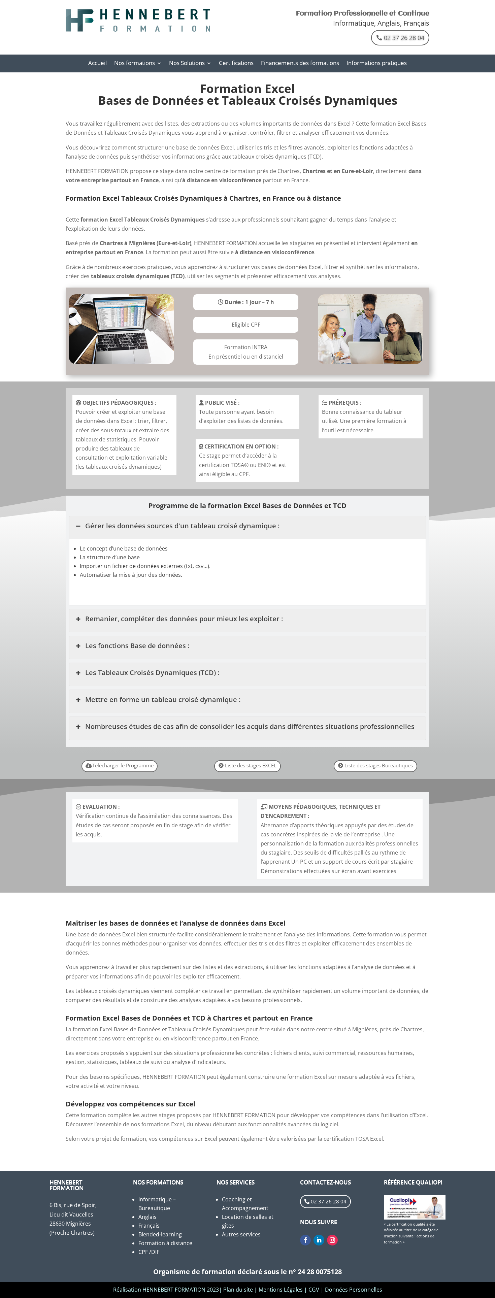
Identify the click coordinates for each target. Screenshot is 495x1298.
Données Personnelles (353, 1289)
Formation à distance (165, 1243)
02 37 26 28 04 (404, 38)
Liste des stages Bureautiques (378, 765)
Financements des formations (300, 64)
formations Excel (162, 1124)
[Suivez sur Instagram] (332, 1240)
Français (149, 1225)
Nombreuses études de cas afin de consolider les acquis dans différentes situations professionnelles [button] (250, 726)
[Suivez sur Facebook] (305, 1240)
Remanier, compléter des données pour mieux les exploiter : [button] (184, 618)
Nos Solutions (187, 64)
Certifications (236, 64)
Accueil (97, 64)
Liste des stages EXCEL (250, 765)
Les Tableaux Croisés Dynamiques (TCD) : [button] (152, 672)
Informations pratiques (376, 64)
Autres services (241, 1234)
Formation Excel (247, 88)
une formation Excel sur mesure (317, 1076)
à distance (196, 180)
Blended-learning (160, 1234)
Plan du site (238, 1289)
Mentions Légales (281, 1289)
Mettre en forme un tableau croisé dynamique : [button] (162, 699)
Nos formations (134, 64)
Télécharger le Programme (123, 765)
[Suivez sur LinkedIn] (319, 1240)
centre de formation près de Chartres (252, 171)
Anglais (147, 1217)
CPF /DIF (148, 1252)
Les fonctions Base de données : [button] (137, 645)
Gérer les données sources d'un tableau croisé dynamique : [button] (182, 525)
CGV (313, 1289)
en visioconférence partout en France (210, 1038)
